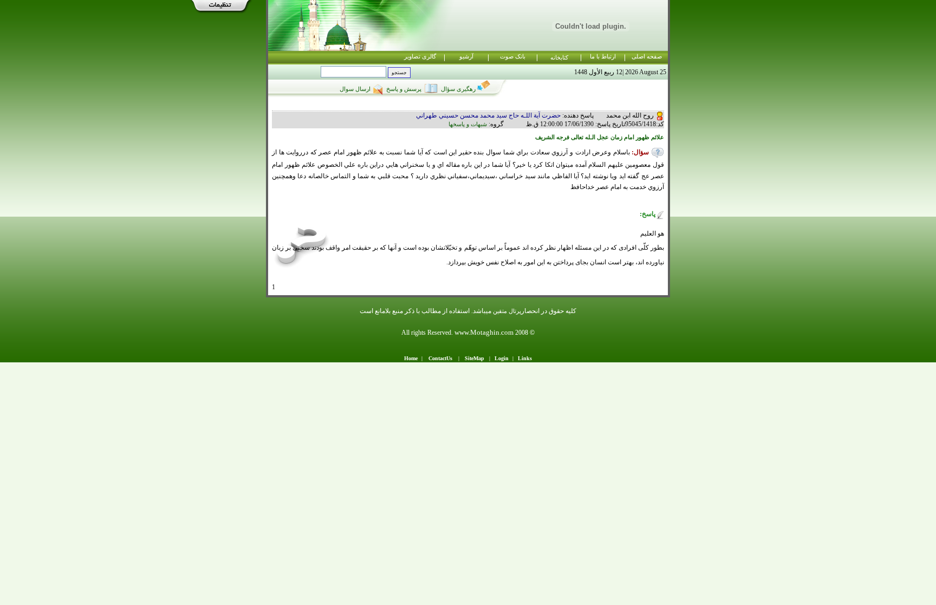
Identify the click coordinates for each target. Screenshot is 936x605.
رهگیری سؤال (457, 89)
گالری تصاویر (420, 57)
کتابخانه (559, 58)
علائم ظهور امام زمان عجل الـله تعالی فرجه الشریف (599, 137)
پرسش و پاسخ (403, 89)
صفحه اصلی (647, 57)
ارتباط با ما (603, 57)
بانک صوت (512, 57)
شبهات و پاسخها (467, 124)
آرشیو (466, 57)
